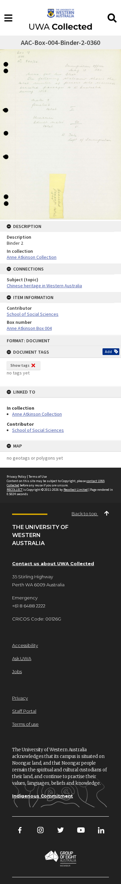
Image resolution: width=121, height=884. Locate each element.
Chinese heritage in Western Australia (44, 286)
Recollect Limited (76, 489)
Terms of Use (38, 476)
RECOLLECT (15, 489)
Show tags (20, 365)
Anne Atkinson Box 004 (29, 328)
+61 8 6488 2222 (28, 605)
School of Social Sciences (38, 430)
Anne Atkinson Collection (37, 414)
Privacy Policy (16, 476)
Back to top (85, 513)
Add (108, 351)
